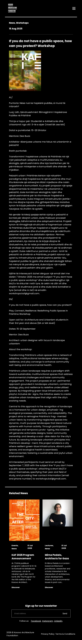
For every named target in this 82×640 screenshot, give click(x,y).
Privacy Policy (47, 634)
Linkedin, (58, 621)
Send (64, 613)
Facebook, (36, 621)
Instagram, (47, 621)
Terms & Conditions (65, 634)
